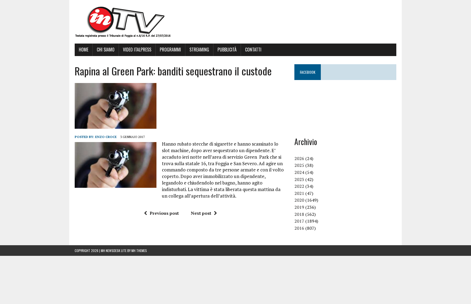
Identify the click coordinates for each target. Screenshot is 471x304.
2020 (299, 200)
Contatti (253, 49)
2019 (299, 207)
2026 (299, 158)
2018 (299, 214)
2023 (299, 179)
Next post (201, 213)
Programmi (170, 49)
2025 (299, 165)
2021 (299, 193)
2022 (299, 186)
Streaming (199, 49)
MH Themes (139, 250)
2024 (299, 172)
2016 (299, 228)
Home (83, 49)
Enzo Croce (106, 137)
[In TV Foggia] (235, 21)
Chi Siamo (105, 49)
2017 (299, 221)
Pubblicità (227, 49)
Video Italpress (137, 49)
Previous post (164, 213)
